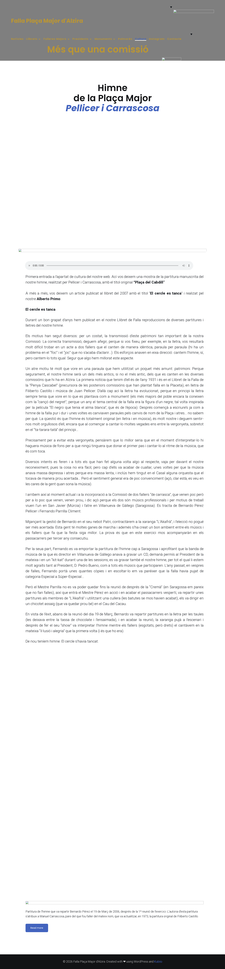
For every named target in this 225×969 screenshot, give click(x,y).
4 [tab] (199, 29)
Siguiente (210, 17)
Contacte (174, 39)
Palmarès (125, 39)
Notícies (17, 39)
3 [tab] (196, 29)
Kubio (158, 961)
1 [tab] (188, 29)
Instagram (157, 39)
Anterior (177, 17)
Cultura (140, 39)
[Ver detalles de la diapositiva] (193, 16)
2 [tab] (192, 29)
